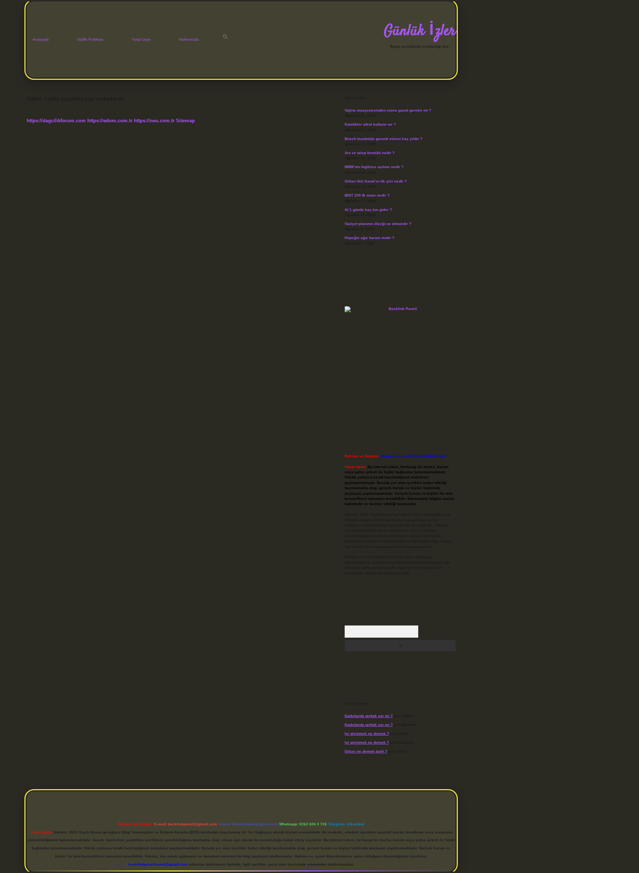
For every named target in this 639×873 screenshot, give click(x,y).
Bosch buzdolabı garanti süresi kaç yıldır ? (383, 139)
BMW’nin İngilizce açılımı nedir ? (374, 167)
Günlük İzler (420, 31)
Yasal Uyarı (141, 39)
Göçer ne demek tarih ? (366, 751)
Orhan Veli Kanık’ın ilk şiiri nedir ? (376, 181)
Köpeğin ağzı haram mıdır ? (369, 238)
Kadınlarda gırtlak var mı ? (369, 716)
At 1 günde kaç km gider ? (368, 210)
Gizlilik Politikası (90, 39)
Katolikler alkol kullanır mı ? (370, 124)
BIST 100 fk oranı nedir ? (367, 195)
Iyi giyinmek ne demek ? (367, 734)
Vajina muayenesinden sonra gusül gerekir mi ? (388, 110)
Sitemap (185, 120)
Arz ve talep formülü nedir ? (370, 153)
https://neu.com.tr (154, 120)
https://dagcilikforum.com (56, 120)
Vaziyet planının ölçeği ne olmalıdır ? (378, 224)
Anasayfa (41, 39)
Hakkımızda (189, 39)
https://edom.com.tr (109, 120)
